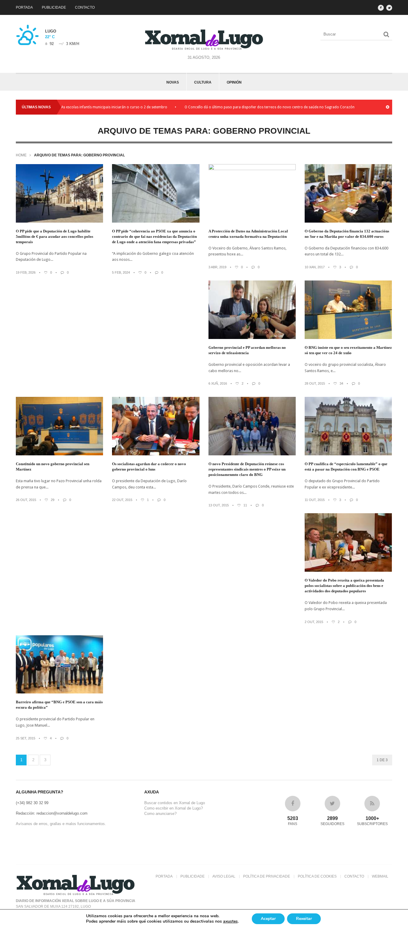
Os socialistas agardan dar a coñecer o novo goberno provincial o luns (149, 466)
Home (21, 155)
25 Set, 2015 (25, 738)
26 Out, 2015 (26, 500)
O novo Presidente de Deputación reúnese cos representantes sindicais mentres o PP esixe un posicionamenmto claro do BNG (247, 469)
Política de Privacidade (266, 876)
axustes (230, 921)
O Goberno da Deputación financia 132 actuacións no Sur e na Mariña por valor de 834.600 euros (347, 234)
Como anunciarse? (160, 813)
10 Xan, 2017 (315, 267)
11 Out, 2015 (315, 500)
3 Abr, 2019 (217, 267)
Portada (24, 7)
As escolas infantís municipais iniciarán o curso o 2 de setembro (94, 107)
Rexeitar (304, 918)
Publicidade (54, 7)
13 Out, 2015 (218, 505)
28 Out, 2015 (315, 383)
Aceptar (268, 918)
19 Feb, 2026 (26, 272)
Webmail (380, 876)
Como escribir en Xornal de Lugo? (173, 808)
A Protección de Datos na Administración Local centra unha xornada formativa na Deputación (248, 234)
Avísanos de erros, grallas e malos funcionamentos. (61, 823)
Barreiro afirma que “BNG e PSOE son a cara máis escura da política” (59, 705)
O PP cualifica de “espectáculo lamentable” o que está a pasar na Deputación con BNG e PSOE (346, 466)
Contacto (85, 7)
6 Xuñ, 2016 (217, 383)
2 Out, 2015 (314, 622)
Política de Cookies (317, 876)
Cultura (202, 82)
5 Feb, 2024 (121, 272)
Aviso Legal (223, 876)
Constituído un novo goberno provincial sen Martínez (52, 466)
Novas (172, 82)
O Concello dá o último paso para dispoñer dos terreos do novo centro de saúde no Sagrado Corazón (250, 107)
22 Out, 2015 (122, 500)
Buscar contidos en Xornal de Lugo (174, 803)
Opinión (234, 82)
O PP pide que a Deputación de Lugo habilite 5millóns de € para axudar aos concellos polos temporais (54, 236)
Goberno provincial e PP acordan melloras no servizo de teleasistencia (247, 350)
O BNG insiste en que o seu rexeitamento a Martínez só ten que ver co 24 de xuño (348, 350)
